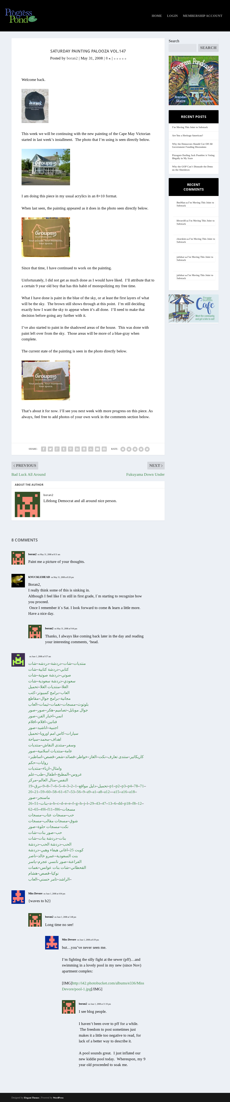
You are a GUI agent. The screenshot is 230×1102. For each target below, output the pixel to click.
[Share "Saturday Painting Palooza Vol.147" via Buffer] (84, 449)
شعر (59, 757)
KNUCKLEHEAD (39, 577)
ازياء (46, 768)
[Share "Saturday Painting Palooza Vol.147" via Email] (97, 449)
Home (157, 16)
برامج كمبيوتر (48, 693)
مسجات (68, 704)
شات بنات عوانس (54, 867)
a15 (116, 792)
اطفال (50, 774)
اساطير (36, 757)
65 (36, 809)
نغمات (55, 704)
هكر (50, 710)
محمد (44, 739)
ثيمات (43, 704)
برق (37, 786)
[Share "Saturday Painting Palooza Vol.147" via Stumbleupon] (90, 449)
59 (42, 792)
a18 (132, 792)
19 (30, 786)
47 (104, 803)
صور (41, 710)
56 (79, 792)
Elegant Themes (31, 1097)
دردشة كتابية (48, 669)
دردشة (56, 663)
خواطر (82, 757)
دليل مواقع (87, 786)
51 (36, 803)
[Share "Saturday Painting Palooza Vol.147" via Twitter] (50, 449)
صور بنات (46, 833)
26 (30, 803)
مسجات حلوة (48, 827)
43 (98, 803)
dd (120, 803)
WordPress (58, 1097)
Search (174, 41)
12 (140, 803)
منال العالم (47, 780)
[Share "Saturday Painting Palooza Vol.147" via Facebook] (43, 449)
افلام (41, 722)
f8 (134, 803)
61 (61, 792)
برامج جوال (50, 698)
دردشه (43, 663)
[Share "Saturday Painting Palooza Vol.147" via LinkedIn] (77, 449)
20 (30, 792)
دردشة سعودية (50, 681)
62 (30, 809)
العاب (32, 879)
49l (42, 809)
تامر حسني (48, 879)
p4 (130, 786)
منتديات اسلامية (50, 751)
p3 (124, 786)
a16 (124, 792)
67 (67, 792)
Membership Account (202, 16)
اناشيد (42, 728)
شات (67, 663)
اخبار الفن (45, 716)
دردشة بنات (47, 838)
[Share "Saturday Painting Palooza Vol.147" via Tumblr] (63, 449)
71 (142, 786)
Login (172, 16)
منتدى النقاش (53, 745)
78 (136, 786)
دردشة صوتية (48, 675)
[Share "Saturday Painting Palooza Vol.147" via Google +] (57, 449)
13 (110, 803)
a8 (100, 792)
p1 (112, 786)
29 (92, 803)
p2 (118, 786)
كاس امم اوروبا (52, 733)
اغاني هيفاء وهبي (54, 850)
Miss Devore (35, 893)
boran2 (72, 58)
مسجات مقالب (55, 821)
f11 (50, 809)
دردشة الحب (51, 844)
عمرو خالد (46, 856)
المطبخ (63, 774)
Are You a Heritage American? (187, 135)
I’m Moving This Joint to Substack (190, 127)
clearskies (181, 239)
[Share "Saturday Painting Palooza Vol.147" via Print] (104, 449)
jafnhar (180, 257)
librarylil (181, 220)
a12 (107, 792)
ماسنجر (44, 798)
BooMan (181, 202)
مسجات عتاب (54, 815)
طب (40, 774)
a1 (94, 792)
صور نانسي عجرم (52, 862)
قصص (49, 757)
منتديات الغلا (50, 687)
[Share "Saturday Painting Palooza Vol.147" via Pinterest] (70, 449)
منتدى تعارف (118, 757)
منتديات (79, 663)
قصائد (70, 757)
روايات (42, 763)
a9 (89, 792)
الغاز (92, 757)
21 (36, 792)
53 (73, 792)
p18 (127, 803)
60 (48, 792)
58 (55, 792)
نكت (102, 757)
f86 (57, 809)
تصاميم (61, 710)
